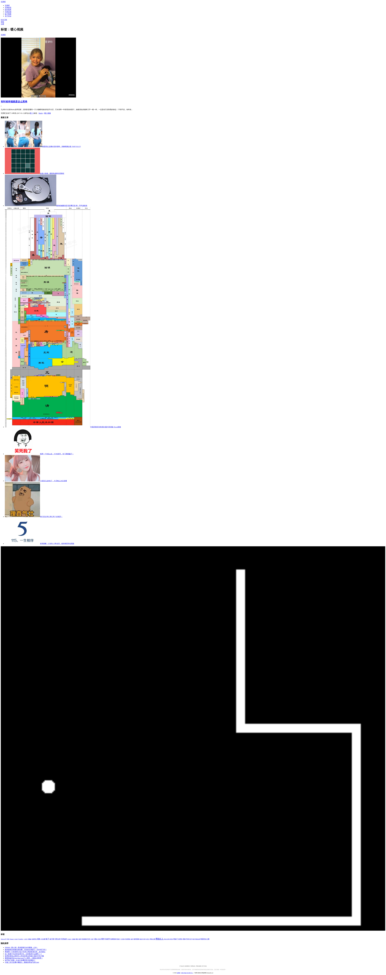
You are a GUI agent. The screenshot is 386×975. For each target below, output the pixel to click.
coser (16, 939)
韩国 (193, 939)
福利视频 (136, 939)
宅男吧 (3, 2)
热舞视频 (113, 939)
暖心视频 (47, 113)
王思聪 (123, 939)
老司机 (171, 939)
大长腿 (43, 939)
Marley (41, 113)
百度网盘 (127, 939)
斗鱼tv (95, 939)
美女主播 (166, 939)
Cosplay (20, 939)
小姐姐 (73, 939)
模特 (103, 939)
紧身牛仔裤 (143, 939)
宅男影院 (8, 7)
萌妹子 (175, 939)
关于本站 (204, 966)
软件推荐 (8, 10)
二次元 (25, 939)
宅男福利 (64, 939)
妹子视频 (8, 14)
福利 (132, 939)
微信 (77, 939)
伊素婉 (29, 939)
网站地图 (198, 966)
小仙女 (69, 939)
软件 (190, 939)
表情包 (180, 939)
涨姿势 (107, 939)
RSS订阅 (4, 20)
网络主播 (152, 939)
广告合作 (181, 966)
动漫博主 (34, 939)
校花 (99, 939)
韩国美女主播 (204, 939)
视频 (184, 939)
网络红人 (160, 939)
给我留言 (187, 966)
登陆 (2, 22)
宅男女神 (57, 939)
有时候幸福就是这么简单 (14, 101)
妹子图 (52, 939)
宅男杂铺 (8, 12)
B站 (8, 939)
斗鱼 (91, 939)
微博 (80, 939)
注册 (2, 24)
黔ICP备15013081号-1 (187, 973)
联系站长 (193, 966)
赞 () (32, 113)
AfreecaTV (4, 939)
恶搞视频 (84, 939)
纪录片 (148, 939)
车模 (187, 939)
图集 (39, 939)
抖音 (88, 939)
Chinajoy (12, 939)
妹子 (47, 939)
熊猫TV (118, 939)
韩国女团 (197, 939)
